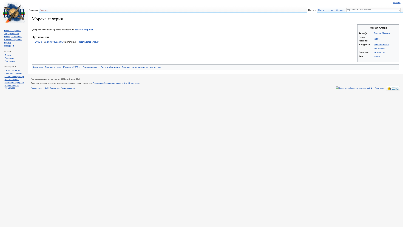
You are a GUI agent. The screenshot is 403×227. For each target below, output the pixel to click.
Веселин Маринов (382, 33)
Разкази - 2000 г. (71, 67)
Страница (33, 10)
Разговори (9, 58)
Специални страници (14, 77)
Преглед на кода (326, 10)
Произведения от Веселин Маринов (101, 67)
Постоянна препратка (14, 83)
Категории (38, 67)
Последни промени (13, 37)
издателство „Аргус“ (89, 42)
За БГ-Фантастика (52, 88)
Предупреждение (68, 88)
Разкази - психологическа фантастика (141, 67)
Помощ (7, 43)
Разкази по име (53, 67)
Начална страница (12, 30)
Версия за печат (12, 80)
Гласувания (10, 61)
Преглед (312, 10)
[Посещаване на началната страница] (13, 12)
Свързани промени (13, 73)
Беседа (43, 10)
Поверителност (37, 88)
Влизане (396, 3)
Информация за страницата (12, 87)
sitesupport (9, 46)
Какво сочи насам (12, 70)
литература (379, 52)
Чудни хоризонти (53, 42)
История (340, 10)
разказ (377, 56)
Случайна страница (13, 40)
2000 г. (377, 39)
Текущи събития (11, 33)
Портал (8, 55)
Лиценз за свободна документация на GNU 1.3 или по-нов (116, 83)
